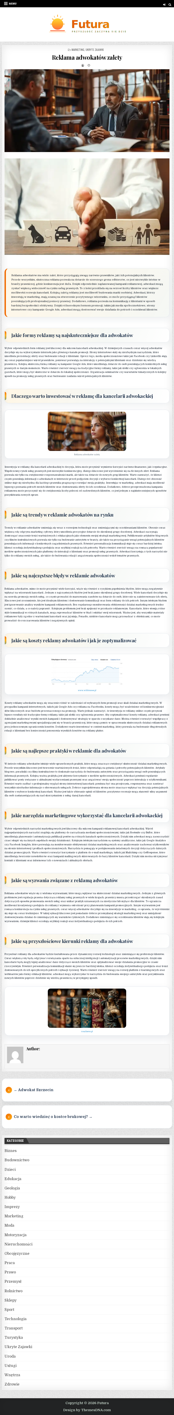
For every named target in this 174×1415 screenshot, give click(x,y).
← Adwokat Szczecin (33, 1090)
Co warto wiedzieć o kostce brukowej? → (53, 1117)
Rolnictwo (13, 1291)
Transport (14, 1328)
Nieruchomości (18, 1244)
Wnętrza (12, 1375)
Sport (9, 1310)
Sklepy (11, 1300)
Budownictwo (17, 1160)
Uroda (10, 1356)
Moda (9, 1225)
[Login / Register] (164, 4)
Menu (13, 3)
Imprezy (12, 1207)
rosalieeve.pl (87, 1031)
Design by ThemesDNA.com (87, 1410)
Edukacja (13, 1179)
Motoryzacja (16, 1235)
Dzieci (10, 1170)
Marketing (78, 50)
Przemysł (13, 1282)
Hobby (10, 1198)
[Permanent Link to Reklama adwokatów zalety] (87, 110)
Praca (10, 1263)
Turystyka (14, 1338)
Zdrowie (12, 1384)
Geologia (12, 1188)
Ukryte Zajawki (95, 50)
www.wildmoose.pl (87, 690)
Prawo (10, 1272)
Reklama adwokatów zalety (87, 57)
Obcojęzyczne (17, 1254)
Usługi (11, 1366)
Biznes (11, 1151)
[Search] (170, 4)
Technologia (16, 1319)
